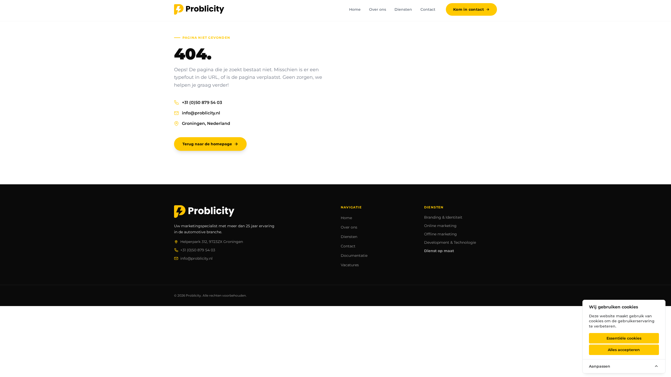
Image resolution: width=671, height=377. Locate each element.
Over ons (377, 9)
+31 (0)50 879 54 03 (202, 102)
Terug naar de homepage (207, 144)
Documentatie (354, 255)
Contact (427, 9)
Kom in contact (468, 9)
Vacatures (350, 265)
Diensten (403, 9)
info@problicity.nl (201, 112)
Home (355, 9)
